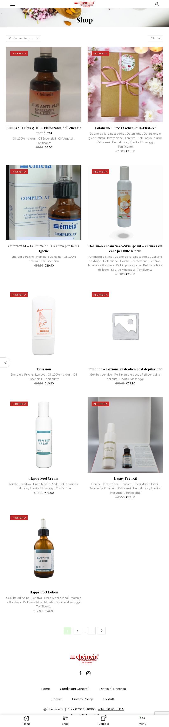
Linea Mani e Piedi (45, 484)
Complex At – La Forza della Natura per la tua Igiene (43, 248)
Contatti (109, 699)
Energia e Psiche (23, 256)
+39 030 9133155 (111, 709)
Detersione (134, 133)
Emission (44, 369)
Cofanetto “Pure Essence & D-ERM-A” (125, 128)
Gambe (125, 261)
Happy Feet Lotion (43, 592)
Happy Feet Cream (43, 478)
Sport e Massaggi (142, 142)
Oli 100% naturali (24, 138)
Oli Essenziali (47, 138)
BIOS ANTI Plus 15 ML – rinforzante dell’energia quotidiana (43, 130)
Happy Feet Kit (125, 478)
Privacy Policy (82, 699)
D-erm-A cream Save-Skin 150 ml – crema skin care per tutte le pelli (125, 248)
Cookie (57, 699)
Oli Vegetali (66, 138)
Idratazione (115, 138)
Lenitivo (130, 138)
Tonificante (43, 143)
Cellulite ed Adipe (17, 598)
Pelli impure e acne (150, 138)
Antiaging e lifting (101, 256)
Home (83, 13)
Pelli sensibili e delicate (112, 142)
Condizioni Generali (74, 689)
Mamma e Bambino (49, 256)
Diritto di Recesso (112, 689)
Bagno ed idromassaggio (107, 133)
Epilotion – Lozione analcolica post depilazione (125, 369)
